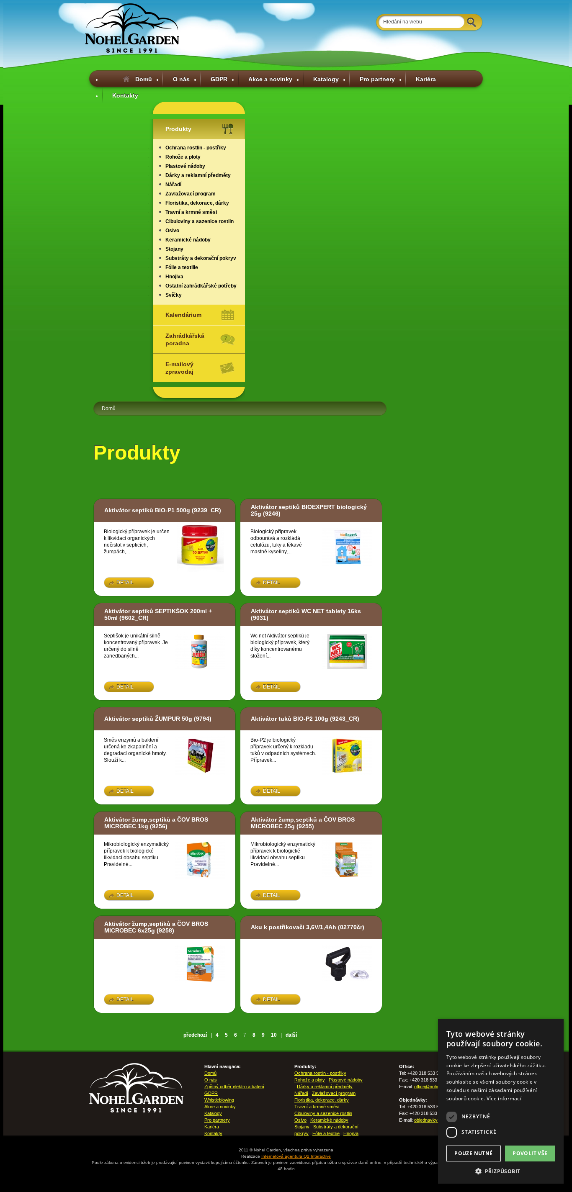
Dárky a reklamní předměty (198, 175)
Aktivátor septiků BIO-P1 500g (147, 510)
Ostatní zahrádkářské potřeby (201, 286)
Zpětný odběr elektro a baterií (234, 1086)
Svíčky (173, 295)
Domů (143, 79)
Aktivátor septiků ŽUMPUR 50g (148, 718)
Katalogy (326, 79)
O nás (181, 79)
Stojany (174, 249)
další (291, 1035)
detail (125, 583)
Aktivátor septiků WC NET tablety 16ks (306, 611)
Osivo (172, 231)
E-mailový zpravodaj (179, 368)
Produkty (178, 129)
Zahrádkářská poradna (184, 339)
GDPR (219, 79)
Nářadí (173, 185)
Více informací (504, 1098)
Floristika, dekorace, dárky (197, 203)
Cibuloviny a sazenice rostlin (199, 221)
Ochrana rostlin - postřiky (195, 148)
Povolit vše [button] (530, 1153)
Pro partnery (377, 79)
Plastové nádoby (185, 166)
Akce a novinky (270, 79)
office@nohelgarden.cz (437, 1086)
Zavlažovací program (190, 194)
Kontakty (125, 95)
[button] (500, 1171)
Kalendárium (183, 314)
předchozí (195, 1035)
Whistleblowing (219, 1099)
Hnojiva (174, 277)
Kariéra (426, 79)
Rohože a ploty (183, 157)
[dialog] (501, 1101)
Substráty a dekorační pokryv (200, 258)
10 (274, 1035)
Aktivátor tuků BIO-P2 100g (289, 718)
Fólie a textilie (181, 267)
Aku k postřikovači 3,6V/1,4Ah (293, 927)
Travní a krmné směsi (191, 212)
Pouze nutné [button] (473, 1153)
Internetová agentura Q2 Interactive (296, 1156)
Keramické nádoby (188, 240)
